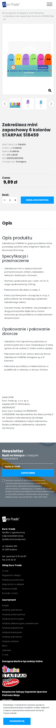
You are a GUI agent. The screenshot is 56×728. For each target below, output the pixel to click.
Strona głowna (9, 13)
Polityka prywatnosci (13, 579)
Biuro (4, 645)
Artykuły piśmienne (12, 609)
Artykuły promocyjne (13, 618)
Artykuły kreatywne (12, 632)
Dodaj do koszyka (37, 200)
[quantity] (10, 200)
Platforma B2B (9, 588)
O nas (5, 570)
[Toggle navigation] (49, 5)
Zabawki (6, 650)
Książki (5, 605)
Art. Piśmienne (37, 13)
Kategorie (23, 13)
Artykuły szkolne (10, 641)
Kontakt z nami (10, 593)
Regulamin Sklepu (11, 575)
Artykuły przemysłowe (13, 614)
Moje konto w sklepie (13, 584)
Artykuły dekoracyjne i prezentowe (20, 623)
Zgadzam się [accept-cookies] (16, 721)
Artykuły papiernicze (12, 627)
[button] (4, 103)
